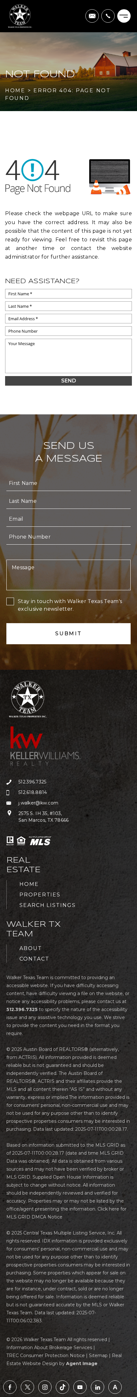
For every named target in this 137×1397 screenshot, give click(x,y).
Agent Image (81, 1363)
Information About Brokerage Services (49, 1347)
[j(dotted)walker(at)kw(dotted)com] (92, 16)
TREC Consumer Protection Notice (45, 1355)
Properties (40, 895)
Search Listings (47, 905)
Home (29, 884)
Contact (34, 959)
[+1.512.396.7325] (108, 16)
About (30, 948)
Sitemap (98, 1355)
